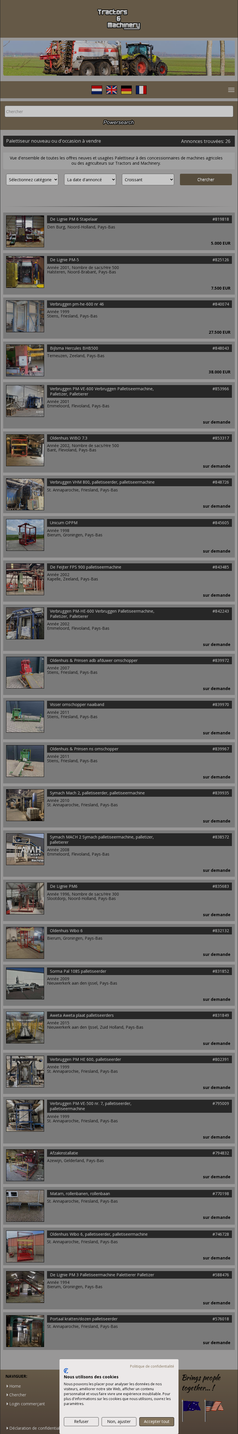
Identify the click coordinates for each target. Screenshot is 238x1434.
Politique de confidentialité (152, 1366)
